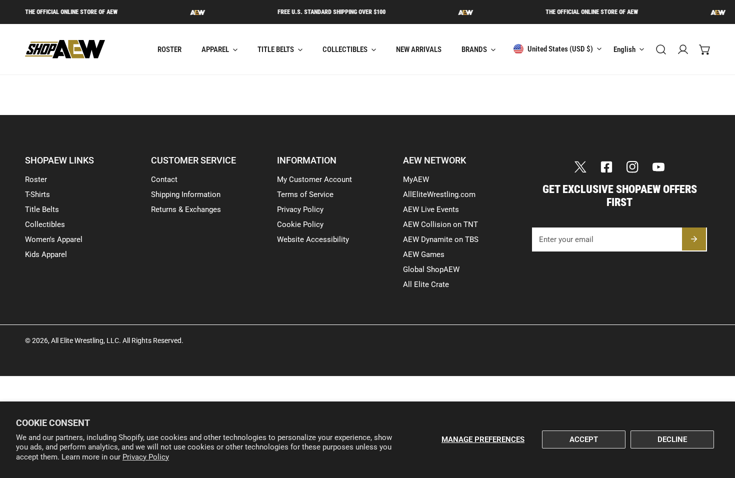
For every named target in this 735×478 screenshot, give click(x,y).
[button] (705, 49)
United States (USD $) (560, 49)
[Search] (661, 49)
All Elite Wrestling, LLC (85, 340)
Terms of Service (305, 194)
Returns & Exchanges (186, 209)
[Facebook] (607, 167)
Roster (36, 179)
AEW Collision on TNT (440, 224)
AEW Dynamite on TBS (440, 239)
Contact (164, 179)
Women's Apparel (53, 239)
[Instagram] (633, 167)
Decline (672, 439)
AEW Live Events (431, 209)
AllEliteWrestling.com (439, 194)
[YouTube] (659, 167)
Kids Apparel (46, 254)
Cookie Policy (300, 224)
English (625, 49)
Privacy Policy (145, 457)
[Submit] (694, 239)
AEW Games (423, 254)
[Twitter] (581, 167)
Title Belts (42, 209)
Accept (584, 439)
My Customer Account (314, 179)
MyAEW (416, 179)
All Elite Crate (426, 284)
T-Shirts (37, 194)
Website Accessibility (313, 239)
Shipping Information (185, 194)
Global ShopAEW (431, 269)
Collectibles (45, 224)
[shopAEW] (65, 49)
